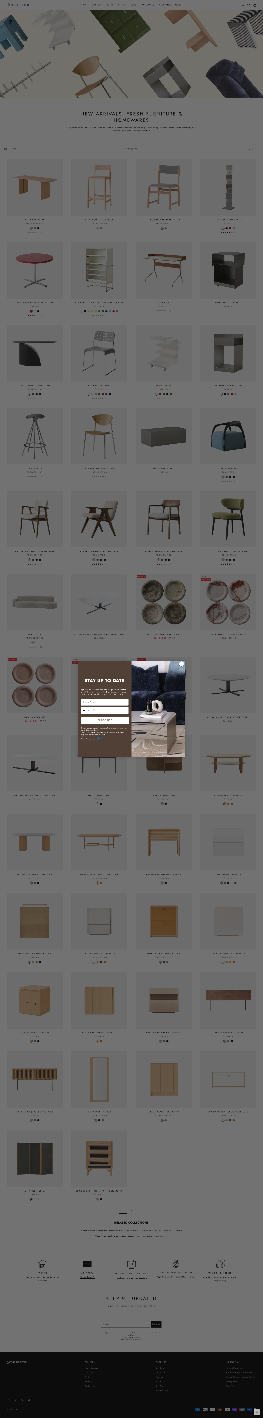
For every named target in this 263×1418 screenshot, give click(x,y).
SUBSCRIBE (105, 720)
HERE (101, 739)
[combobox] (85, 710)
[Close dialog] (181, 664)
